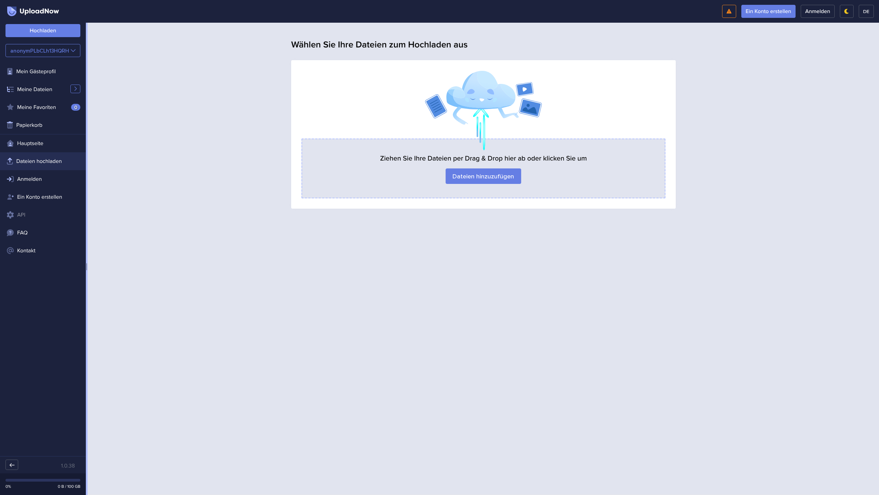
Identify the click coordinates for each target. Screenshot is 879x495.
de (866, 11)
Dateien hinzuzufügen (483, 176)
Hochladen (43, 30)
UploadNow (39, 11)
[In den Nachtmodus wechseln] (847, 11)
